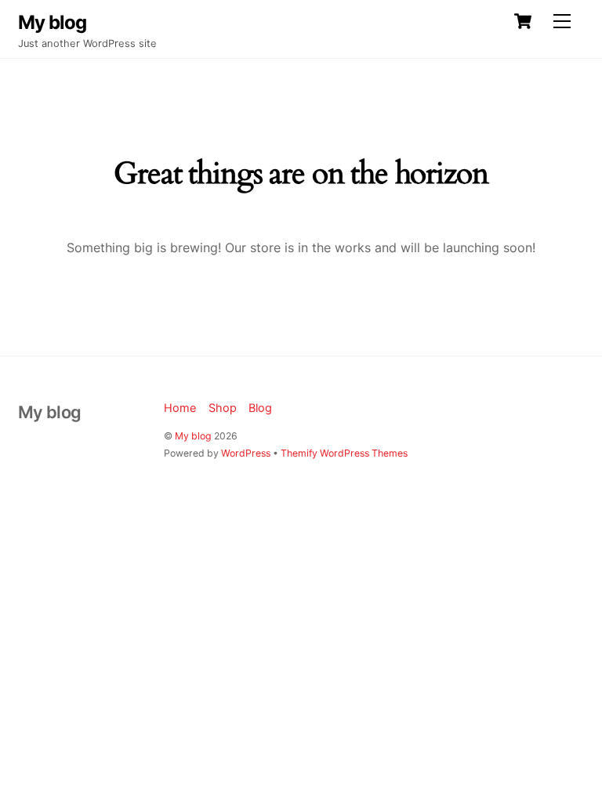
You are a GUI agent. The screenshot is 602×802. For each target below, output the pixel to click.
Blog (260, 407)
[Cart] (523, 21)
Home (180, 407)
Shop (223, 407)
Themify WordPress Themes (344, 453)
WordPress (245, 453)
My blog (193, 436)
